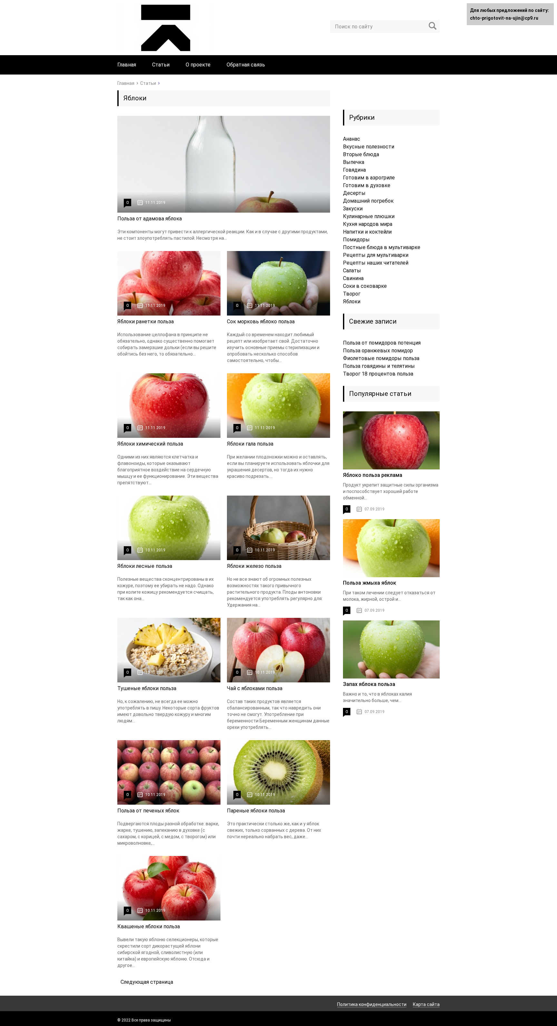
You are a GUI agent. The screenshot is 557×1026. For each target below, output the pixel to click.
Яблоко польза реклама (372, 475)
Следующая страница (147, 982)
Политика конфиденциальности (371, 1004)
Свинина (353, 278)
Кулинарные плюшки (369, 216)
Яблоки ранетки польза (145, 321)
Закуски (353, 209)
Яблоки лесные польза (144, 566)
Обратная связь (246, 65)
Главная (126, 65)
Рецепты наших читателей (375, 263)
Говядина (354, 170)
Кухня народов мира (367, 224)
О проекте (198, 65)
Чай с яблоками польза (254, 688)
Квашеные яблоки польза (148, 926)
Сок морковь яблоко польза (261, 321)
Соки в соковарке (365, 286)
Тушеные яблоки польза (146, 688)
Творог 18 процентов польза (378, 374)
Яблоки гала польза (250, 444)
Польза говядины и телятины (379, 366)
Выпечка (353, 162)
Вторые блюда (361, 154)
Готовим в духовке (366, 185)
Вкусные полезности (368, 147)
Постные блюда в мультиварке (381, 247)
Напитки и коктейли (367, 232)
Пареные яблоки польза (256, 811)
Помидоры (356, 239)
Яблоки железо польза (254, 566)
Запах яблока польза (369, 684)
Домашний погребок (368, 201)
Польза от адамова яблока (149, 219)
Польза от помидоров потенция (382, 343)
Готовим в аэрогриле (369, 178)
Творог (351, 294)
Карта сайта (426, 1004)
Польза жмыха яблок (369, 583)
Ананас (351, 139)
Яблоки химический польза (150, 444)
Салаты (352, 270)
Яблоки (351, 301)
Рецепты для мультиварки (375, 255)
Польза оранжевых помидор (378, 350)
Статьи (161, 65)
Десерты (354, 193)
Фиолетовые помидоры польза (381, 358)
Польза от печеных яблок (148, 811)
